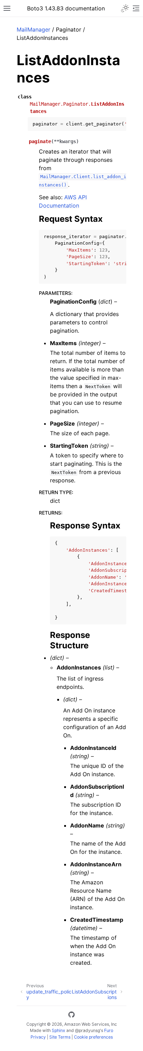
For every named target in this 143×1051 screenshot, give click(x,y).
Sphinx (58, 1030)
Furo (108, 1030)
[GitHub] (71, 1015)
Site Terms (59, 1037)
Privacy (38, 1037)
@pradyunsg (87, 1030)
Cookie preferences (93, 1037)
